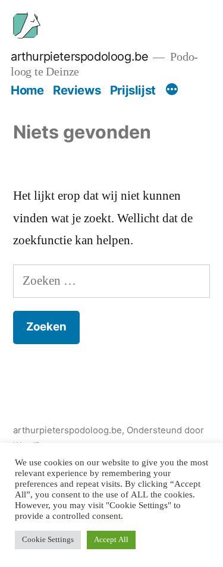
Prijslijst (133, 90)
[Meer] (172, 90)
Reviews (76, 90)
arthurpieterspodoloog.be (79, 56)
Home (27, 90)
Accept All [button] (111, 539)
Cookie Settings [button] (48, 539)
